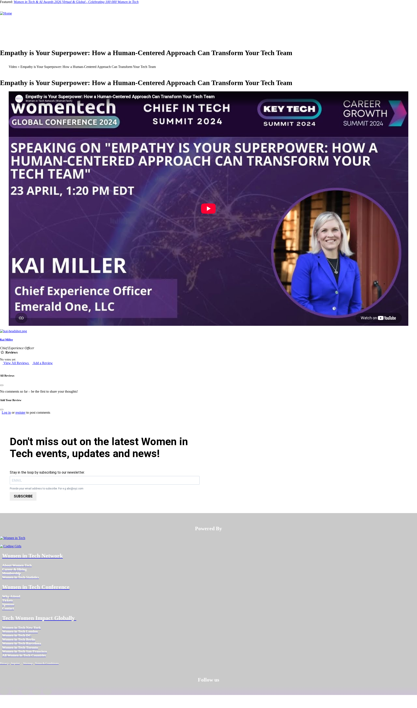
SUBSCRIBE (23, 496)
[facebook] (4, 691)
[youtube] (47, 691)
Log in (6, 412)
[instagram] (25, 691)
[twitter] (36, 691)
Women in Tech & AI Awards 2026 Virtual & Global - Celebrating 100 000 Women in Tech (76, 2)
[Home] (6, 13)
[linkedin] (15, 691)
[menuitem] (17, 565)
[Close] (1, 385)
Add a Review (42, 363)
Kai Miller (6, 339)
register (20, 412)
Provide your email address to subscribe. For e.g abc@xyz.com (46, 488)
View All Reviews (16, 363)
